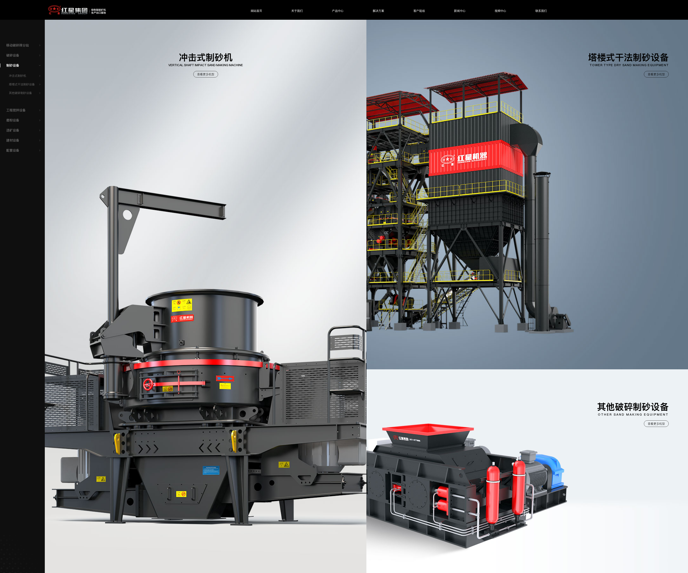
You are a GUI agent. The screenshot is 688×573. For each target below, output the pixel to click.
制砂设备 (12, 65)
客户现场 (419, 11)
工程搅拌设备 (16, 110)
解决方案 (378, 11)
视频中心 (500, 11)
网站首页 (256, 11)
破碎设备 (12, 55)
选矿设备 (12, 130)
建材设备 (12, 140)
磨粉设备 (12, 120)
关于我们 (297, 11)
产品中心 (337, 11)
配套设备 (12, 150)
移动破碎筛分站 (17, 45)
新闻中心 (459, 11)
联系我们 (541, 11)
